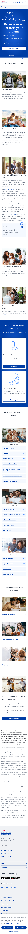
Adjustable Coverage (9, 564)
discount (15, 270)
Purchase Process (8, 459)
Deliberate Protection (9, 520)
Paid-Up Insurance (8, 558)
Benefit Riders (7, 530)
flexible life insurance (10, 214)
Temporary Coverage (9, 509)
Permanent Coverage (9, 448)
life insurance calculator (11, 315)
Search (16, 2)
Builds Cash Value (8, 574)
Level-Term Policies (8, 525)
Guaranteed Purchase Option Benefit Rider (11, 470)
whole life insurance (9, 189)
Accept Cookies (20, 927)
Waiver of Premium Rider (10, 481)
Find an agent (14, 400)
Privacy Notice (15, 923)
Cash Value (6, 453)
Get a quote (14, 366)
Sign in (22, 2)
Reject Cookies (7, 927)
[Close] (25, 915)
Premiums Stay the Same (10, 464)
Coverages (4, 7)
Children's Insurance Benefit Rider (12, 476)
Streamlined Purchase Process (11, 515)
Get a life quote (14, 48)
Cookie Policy (8, 923)
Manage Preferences (14, 931)
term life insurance (9, 204)
